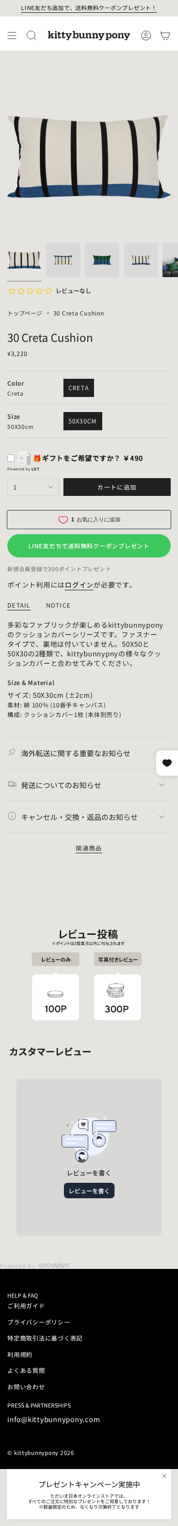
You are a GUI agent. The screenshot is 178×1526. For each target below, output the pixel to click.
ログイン (79, 584)
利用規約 (19, 1354)
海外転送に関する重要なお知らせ (76, 753)
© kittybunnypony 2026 (40, 1452)
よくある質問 (26, 1370)
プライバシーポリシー (38, 1322)
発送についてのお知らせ (61, 784)
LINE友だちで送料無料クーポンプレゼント (89, 545)
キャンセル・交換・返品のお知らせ (79, 816)
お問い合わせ (26, 1386)
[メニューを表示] (12, 35)
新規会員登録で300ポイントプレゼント (59, 568)
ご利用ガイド (26, 1305)
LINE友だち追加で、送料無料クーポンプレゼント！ (89, 8)
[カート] (165, 35)
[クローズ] (164, 1476)
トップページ (24, 313)
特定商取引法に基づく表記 (45, 1338)
